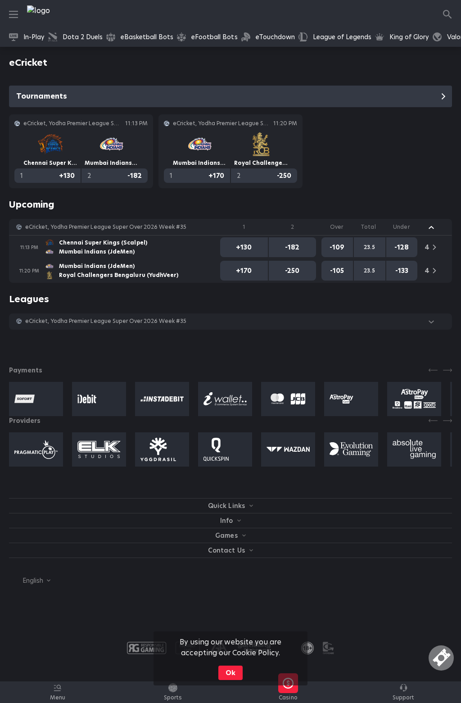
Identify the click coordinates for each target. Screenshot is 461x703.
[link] (58, 14)
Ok (230, 672)
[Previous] (433, 370)
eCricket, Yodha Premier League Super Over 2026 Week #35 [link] (105, 227)
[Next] (447, 370)
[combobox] (29, 580)
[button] (230, 227)
